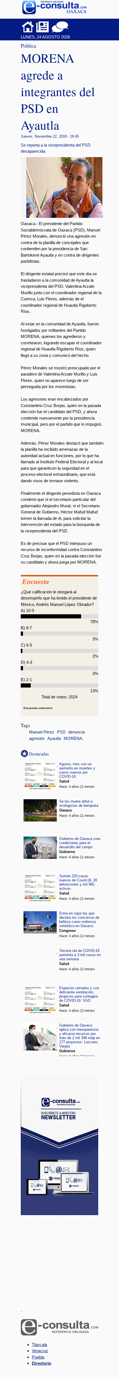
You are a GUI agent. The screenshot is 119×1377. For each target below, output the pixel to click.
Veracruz (40, 1350)
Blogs (71, 26)
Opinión (60, 26)
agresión (37, 738)
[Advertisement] (62, 1258)
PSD (61, 732)
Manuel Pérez (41, 732)
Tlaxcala (39, 1344)
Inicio (28, 26)
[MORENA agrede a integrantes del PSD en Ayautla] (66, 216)
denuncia (76, 732)
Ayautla (54, 738)
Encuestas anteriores (38, 708)
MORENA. (73, 738)
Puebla (38, 1357)
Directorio (41, 1363)
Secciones (42, 26)
